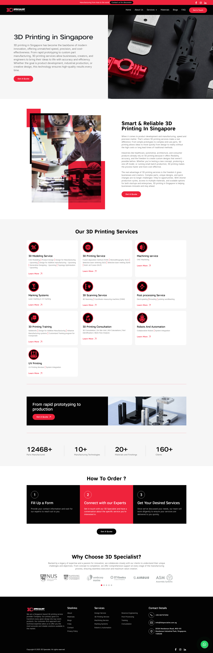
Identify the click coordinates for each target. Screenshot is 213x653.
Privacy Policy (72, 631)
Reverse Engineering (130, 613)
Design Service (100, 613)
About (69, 613)
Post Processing (128, 617)
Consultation (127, 624)
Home (128, 10)
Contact (70, 628)
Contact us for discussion (122, 2)
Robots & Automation (102, 628)
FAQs (69, 624)
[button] (101, 585)
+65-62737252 (161, 615)
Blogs (175, 10)
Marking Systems (101, 624)
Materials (165, 10)
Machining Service (101, 620)
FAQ (183, 10)
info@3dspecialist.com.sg (166, 623)
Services (151, 10)
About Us (139, 10)
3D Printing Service (101, 617)
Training (125, 620)
